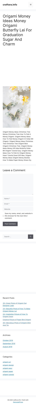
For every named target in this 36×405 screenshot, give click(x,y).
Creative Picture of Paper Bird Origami (17, 320)
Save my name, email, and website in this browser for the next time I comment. (19, 216)
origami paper (8, 371)
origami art (7, 362)
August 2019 (7, 347)
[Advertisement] (18, 68)
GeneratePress (18, 402)
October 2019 (8, 340)
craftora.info (10, 4)
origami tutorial (8, 374)
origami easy (7, 368)
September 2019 (9, 343)
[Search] (30, 236)
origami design (8, 365)
